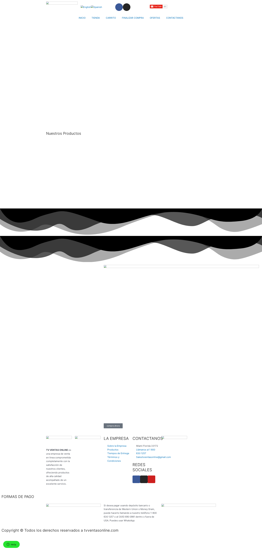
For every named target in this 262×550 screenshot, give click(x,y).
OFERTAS (155, 17)
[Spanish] (96, 7)
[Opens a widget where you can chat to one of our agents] (11, 544)
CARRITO (111, 17)
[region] (131, 77)
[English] (86, 7)
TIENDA (96, 17)
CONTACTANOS (174, 17)
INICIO (82, 17)
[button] (131, 117)
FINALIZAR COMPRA (133, 17)
